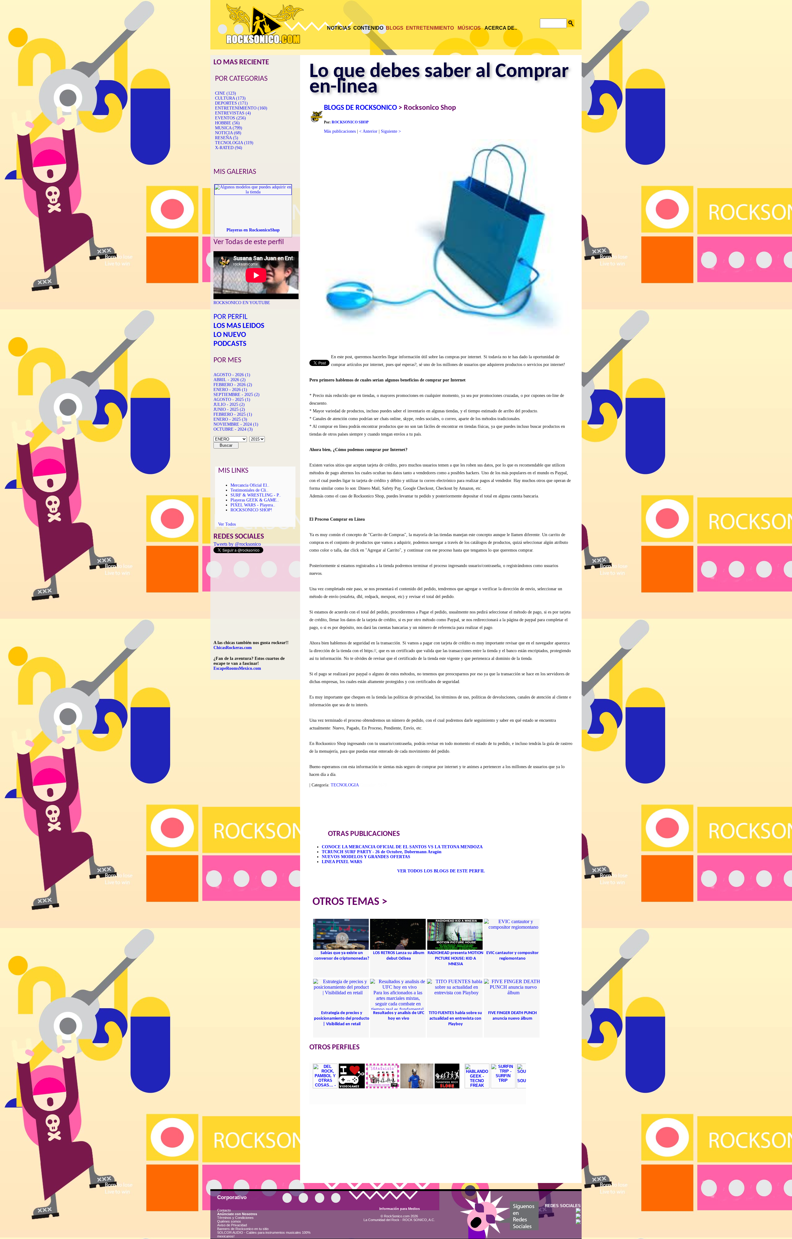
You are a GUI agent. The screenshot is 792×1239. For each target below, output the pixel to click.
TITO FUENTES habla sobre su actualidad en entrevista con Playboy (455, 1018)
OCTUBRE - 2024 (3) (233, 429)
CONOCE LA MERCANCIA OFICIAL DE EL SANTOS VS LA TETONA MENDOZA (402, 847)
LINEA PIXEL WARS (342, 861)
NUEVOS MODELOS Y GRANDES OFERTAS (366, 856)
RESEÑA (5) (226, 138)
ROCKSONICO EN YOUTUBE (241, 302)
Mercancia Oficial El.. (249, 485)
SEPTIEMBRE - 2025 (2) (236, 394)
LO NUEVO (229, 335)
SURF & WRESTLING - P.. (255, 495)
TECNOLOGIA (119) (234, 142)
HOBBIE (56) (227, 123)
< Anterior (368, 131)
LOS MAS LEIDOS (238, 326)
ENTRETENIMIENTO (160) (241, 108)
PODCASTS (229, 344)
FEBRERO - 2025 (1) (232, 414)
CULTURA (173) (230, 98)
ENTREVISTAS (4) (233, 113)
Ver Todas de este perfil (248, 242)
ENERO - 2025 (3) (230, 419)
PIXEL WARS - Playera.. (252, 505)
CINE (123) (225, 93)
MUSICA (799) (228, 128)
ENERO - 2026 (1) (230, 389)
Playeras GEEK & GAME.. (254, 500)
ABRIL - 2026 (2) (229, 379)
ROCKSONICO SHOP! (251, 510)
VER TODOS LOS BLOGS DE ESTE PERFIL (441, 871)
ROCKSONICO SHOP (350, 122)
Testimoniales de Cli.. (249, 490)
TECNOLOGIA (345, 785)
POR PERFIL (230, 317)
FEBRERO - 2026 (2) (232, 384)
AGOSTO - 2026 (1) (231, 374)
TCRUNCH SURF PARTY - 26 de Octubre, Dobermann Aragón (381, 852)
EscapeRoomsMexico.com (237, 668)
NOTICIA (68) (228, 133)
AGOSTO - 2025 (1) (231, 399)
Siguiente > (391, 131)
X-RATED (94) (228, 147)
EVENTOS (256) (230, 118)
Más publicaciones (340, 131)
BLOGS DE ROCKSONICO (360, 108)
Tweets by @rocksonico (237, 544)
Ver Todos (227, 524)
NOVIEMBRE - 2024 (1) (235, 424)
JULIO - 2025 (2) (229, 404)
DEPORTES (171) (231, 103)
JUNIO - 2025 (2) (229, 409)
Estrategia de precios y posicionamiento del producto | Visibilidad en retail (341, 1018)
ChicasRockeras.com (232, 647)
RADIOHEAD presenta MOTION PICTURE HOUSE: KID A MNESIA (455, 958)
